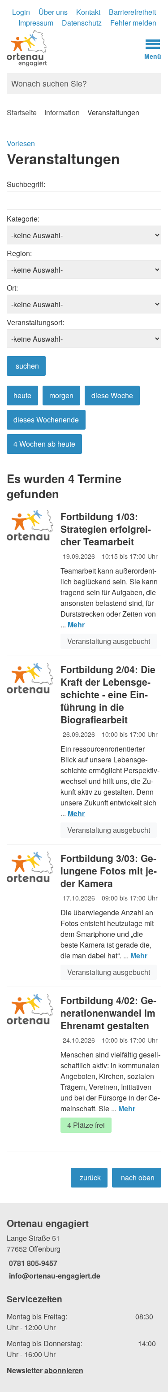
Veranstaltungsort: (35, 322)
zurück (90, 1177)
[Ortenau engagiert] (84, 1249)
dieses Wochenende (46, 419)
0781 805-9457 (32, 1263)
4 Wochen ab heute (44, 444)
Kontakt (88, 12)
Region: (19, 253)
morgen (61, 395)
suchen (27, 366)
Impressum (35, 22)
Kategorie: (23, 218)
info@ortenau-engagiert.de (53, 1275)
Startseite (22, 112)
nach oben (138, 1177)
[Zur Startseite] (63, 47)
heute (22, 395)
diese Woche (112, 395)
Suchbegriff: (26, 184)
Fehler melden (133, 22)
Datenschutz (82, 22)
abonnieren (63, 1370)
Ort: (12, 288)
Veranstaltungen (113, 112)
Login (21, 12)
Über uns (53, 12)
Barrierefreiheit (132, 12)
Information (62, 112)
